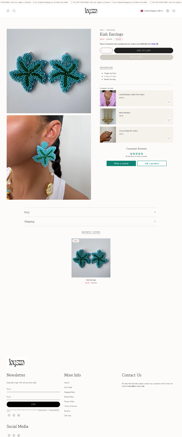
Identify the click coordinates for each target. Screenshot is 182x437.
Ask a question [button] (152, 163)
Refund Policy (69, 397)
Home (102, 30)
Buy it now (136, 57)
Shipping (29, 221)
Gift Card (67, 415)
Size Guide (68, 387)
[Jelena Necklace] (108, 116)
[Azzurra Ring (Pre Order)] (108, 135)
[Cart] (174, 11)
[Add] (169, 102)
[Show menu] (8, 11)
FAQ (26, 212)
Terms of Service (54, 410)
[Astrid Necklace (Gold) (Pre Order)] (108, 98)
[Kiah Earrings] (91, 257)
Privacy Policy (42, 410)
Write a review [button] (121, 163)
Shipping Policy (69, 392)
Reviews (67, 411)
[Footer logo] (17, 362)
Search (66, 382)
